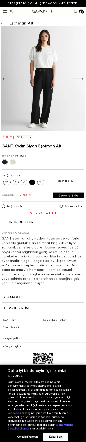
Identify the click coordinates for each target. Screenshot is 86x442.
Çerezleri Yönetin (27, 436)
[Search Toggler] (75, 11)
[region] (43, 403)
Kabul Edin (56, 436)
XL (40, 182)
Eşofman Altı (22, 23)
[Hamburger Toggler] (5, 11)
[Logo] (43, 11)
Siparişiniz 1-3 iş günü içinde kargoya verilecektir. (43, 3)
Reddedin (14, 413)
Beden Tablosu (65, 181)
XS (6, 182)
